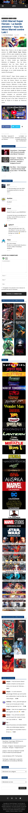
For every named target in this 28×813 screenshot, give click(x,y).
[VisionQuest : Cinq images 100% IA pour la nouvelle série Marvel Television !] (5, 152)
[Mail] (11, 798)
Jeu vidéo (10, 18)
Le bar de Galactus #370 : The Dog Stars (12, 756)
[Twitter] (20, 798)
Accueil (3, 16)
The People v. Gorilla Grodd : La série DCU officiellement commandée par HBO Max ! (12, 760)
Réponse (8, 193)
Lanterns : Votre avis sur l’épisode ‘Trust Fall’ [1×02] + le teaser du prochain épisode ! (13, 751)
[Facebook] (7, 798)
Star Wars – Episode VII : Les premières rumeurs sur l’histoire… (8, 137)
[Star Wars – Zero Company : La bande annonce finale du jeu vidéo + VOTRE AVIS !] (5, 169)
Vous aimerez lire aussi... (8, 146)
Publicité (20, 811)
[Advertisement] (14, 11)
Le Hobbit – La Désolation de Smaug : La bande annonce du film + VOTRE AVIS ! (20, 138)
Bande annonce (9, 16)
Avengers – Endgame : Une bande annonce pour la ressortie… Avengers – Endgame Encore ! (14, 746)
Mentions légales (14, 811)
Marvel (15, 18)
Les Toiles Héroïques (8, 35)
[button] (26, 6)
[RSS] (16, 798)
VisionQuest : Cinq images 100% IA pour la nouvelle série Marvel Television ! (18, 152)
